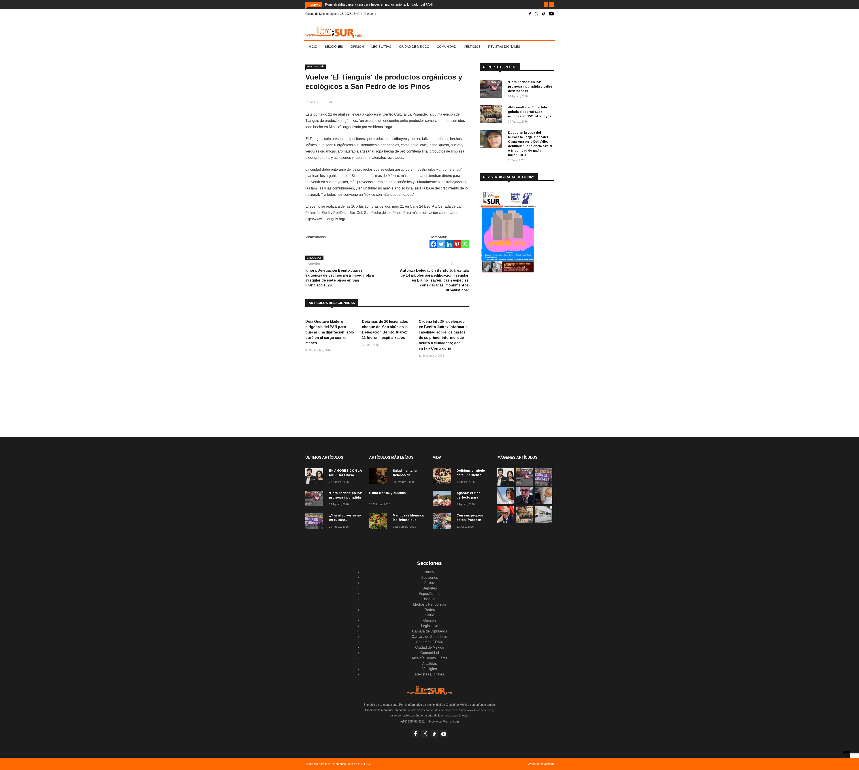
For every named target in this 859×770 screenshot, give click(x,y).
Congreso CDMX (429, 642)
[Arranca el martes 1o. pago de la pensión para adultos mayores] (543, 503)
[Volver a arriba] (846, 754)
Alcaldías (429, 663)
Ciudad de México (414, 46)
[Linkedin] (449, 244)
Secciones (334, 46)
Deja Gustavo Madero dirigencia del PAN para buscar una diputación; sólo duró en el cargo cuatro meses (329, 332)
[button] (546, 4)
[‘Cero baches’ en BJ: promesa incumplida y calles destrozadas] (492, 89)
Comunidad (446, 46)
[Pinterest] (457, 244)
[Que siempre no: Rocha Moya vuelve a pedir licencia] (524, 503)
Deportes (429, 588)
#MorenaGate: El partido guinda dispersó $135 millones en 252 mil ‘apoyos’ (530, 111)
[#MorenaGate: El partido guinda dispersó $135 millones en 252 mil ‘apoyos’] (492, 115)
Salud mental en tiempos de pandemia (405, 475)
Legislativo (381, 46)
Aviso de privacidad (541, 764)
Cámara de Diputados (429, 631)
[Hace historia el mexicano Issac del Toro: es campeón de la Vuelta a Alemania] (505, 503)
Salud (429, 615)
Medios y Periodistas (429, 604)
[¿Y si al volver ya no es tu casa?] (315, 521)
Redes (429, 610)
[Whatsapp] (465, 244)
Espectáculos (429, 594)
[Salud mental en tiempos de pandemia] (379, 477)
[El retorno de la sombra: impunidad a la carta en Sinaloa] (505, 522)
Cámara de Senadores (430, 637)
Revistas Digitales (504, 46)
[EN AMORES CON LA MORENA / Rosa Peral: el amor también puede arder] (315, 477)
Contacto (370, 13)
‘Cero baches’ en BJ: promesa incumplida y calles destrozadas (530, 86)
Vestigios (472, 46)
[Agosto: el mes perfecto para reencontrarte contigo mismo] (443, 499)
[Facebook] (433, 244)
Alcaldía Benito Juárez (429, 658)
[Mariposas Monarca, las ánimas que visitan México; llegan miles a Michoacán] (379, 521)
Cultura (429, 583)
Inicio (312, 46)
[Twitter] (441, 244)
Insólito (429, 599)
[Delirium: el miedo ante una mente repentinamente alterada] (443, 477)
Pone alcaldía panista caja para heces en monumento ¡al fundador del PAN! (379, 4)
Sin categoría (315, 66)
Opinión (357, 46)
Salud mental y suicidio (387, 493)
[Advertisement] (513, 313)
